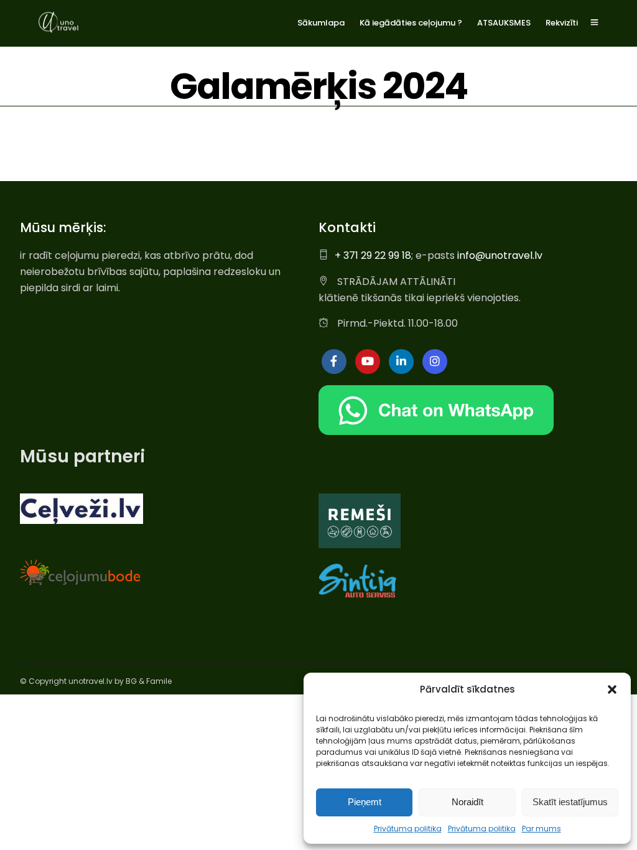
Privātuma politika (408, 828)
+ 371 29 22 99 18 (373, 255)
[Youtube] (367, 361)
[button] (612, 689)
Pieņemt (364, 801)
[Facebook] (334, 361)
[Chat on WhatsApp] (436, 431)
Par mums (541, 828)
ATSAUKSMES (504, 23)
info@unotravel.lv (499, 255)
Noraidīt (467, 801)
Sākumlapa (321, 23)
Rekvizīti (562, 23)
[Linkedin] (401, 361)
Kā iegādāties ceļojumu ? (411, 23)
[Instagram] (434, 361)
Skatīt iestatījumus (570, 801)
